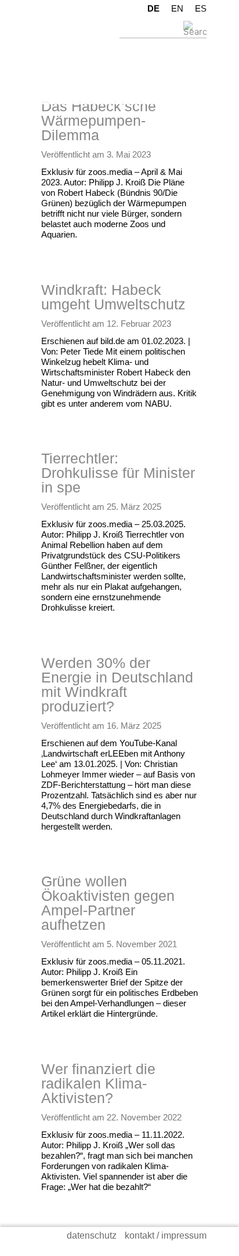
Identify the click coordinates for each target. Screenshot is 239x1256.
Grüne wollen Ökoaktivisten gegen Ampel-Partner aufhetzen (108, 903)
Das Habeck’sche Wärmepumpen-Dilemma (98, 120)
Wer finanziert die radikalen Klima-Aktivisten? (98, 1083)
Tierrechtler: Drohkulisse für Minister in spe (118, 472)
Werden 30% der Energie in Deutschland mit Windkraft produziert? (117, 684)
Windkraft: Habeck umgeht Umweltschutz (113, 297)
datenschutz (92, 1235)
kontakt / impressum (166, 1235)
